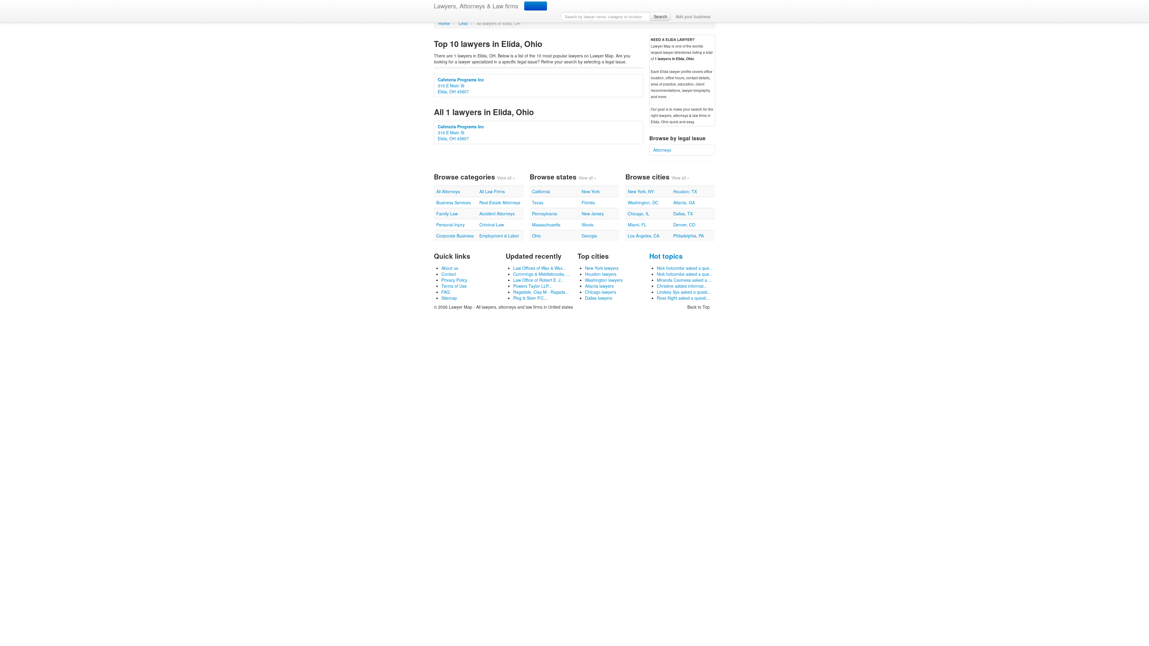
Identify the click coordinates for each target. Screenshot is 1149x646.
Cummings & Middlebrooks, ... (541, 274)
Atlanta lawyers (599, 286)
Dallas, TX (683, 214)
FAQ (445, 292)
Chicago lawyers (600, 292)
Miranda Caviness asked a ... (684, 280)
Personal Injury (450, 225)
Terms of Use (454, 286)
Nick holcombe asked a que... (685, 268)
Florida (588, 202)
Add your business (693, 16)
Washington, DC (643, 202)
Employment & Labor (499, 236)
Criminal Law (491, 225)
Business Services (453, 202)
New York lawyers (601, 268)
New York (591, 191)
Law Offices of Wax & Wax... (539, 268)
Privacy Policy (454, 280)
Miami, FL (637, 225)
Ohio (463, 23)
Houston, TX (685, 191)
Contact (448, 274)
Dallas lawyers (598, 298)
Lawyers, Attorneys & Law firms (476, 5)
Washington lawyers (604, 280)
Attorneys (662, 150)
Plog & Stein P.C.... (530, 298)
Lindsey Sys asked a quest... (684, 292)
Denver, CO (684, 225)
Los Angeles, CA (643, 236)
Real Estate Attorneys (499, 202)
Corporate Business (455, 236)
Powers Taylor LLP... (532, 286)
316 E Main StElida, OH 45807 (461, 86)
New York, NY (641, 191)
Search (660, 16)
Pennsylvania (544, 214)
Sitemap (449, 298)
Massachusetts (546, 225)
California (541, 191)
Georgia (589, 236)
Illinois (587, 225)
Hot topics (666, 256)
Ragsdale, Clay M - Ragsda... (541, 292)
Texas (537, 202)
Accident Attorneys (497, 214)
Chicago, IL (638, 214)
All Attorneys (448, 191)
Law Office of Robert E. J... (538, 280)
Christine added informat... (682, 286)
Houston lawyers (600, 274)
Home (444, 23)
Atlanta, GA (684, 202)
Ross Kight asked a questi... (683, 298)
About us (449, 268)
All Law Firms (492, 191)
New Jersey (593, 214)
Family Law (447, 214)
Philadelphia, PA (688, 236)
